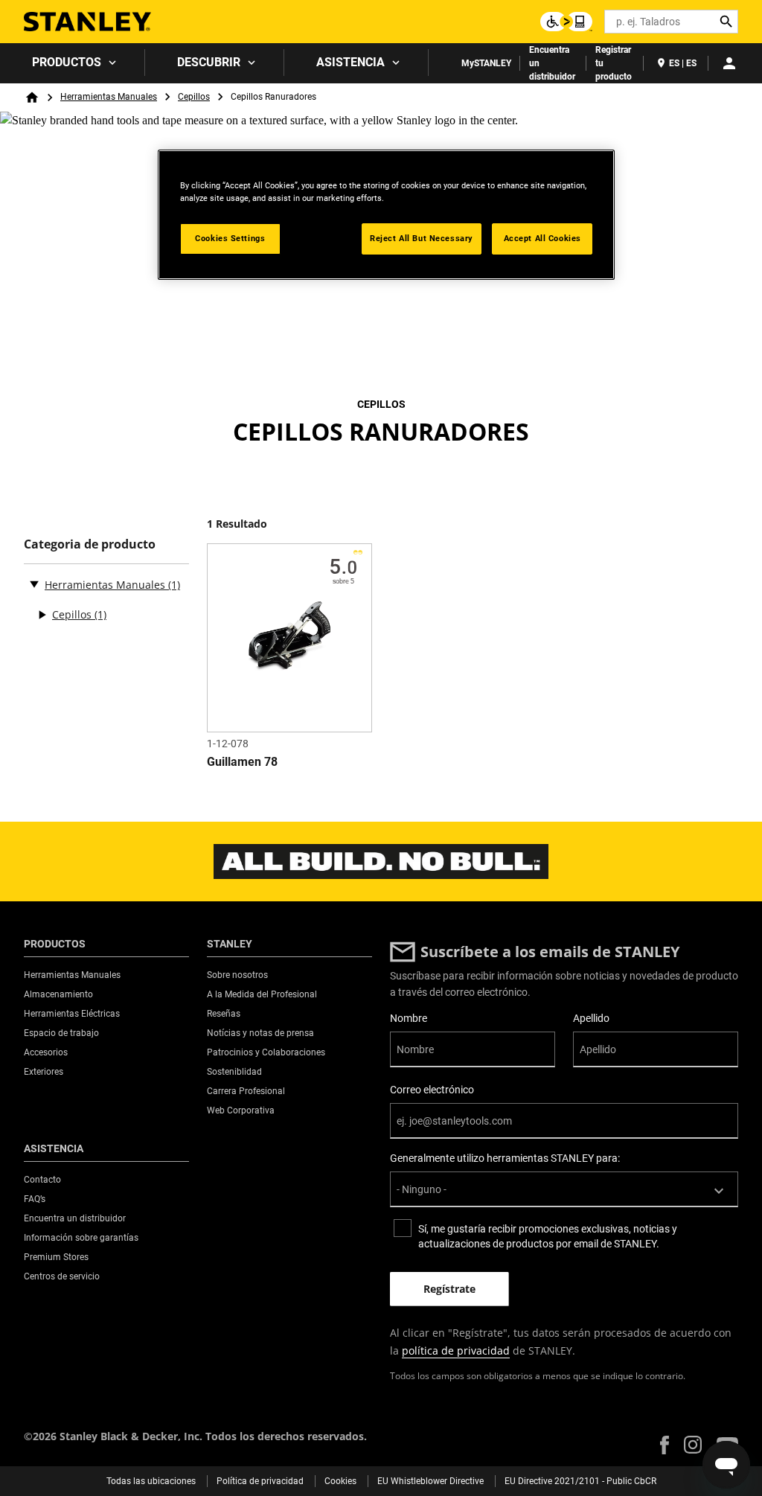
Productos (66, 62)
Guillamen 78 (242, 762)
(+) (41, 614)
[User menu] (729, 63)
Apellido (591, 1018)
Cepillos (194, 97)
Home (32, 97)
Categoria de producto (90, 544)
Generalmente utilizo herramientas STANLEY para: (505, 1158)
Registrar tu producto (613, 63)
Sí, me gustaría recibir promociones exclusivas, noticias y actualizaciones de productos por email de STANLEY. (547, 1236)
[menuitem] (72, 62)
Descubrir (208, 62)
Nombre (408, 1018)
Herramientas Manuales (108, 97)
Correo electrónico (432, 1090)
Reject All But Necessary (421, 238)
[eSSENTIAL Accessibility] (566, 21)
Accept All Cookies (542, 238)
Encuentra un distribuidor (552, 63)
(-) (34, 583)
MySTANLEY (486, 63)
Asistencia (350, 62)
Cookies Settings (230, 238)
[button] (664, 1445)
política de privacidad (456, 1350)
